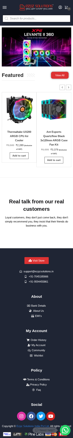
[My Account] (60, 7)
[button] (68, 87)
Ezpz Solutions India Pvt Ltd (32, 426)
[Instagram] (21, 416)
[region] (36, 46)
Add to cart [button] (19, 155)
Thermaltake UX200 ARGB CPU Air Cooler (19, 136)
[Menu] (8, 7)
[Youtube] (50, 416)
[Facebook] (31, 416)
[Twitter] (40, 416)
